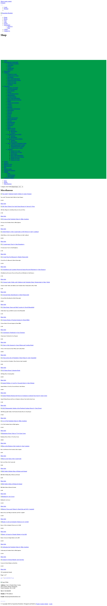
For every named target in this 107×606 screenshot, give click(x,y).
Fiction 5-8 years (11, 81)
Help (8, 28)
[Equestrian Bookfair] (7, 13)
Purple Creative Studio (42, 604)
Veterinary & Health (12, 87)
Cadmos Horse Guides (17, 148)
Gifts (5, 22)
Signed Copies (8, 169)
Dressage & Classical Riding (14, 139)
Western (9, 104)
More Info (3, 203)
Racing (9, 115)
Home (5, 17)
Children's (6, 72)
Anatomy (9, 105)
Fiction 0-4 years (11, 83)
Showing (9, 111)
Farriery (9, 92)
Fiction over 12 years (12, 75)
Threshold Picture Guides (17, 146)
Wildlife (6, 172)
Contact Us (7, 31)
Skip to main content (6, 1)
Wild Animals (11, 176)
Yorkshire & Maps (9, 178)
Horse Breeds (11, 90)
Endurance (10, 125)
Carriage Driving (11, 96)
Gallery (6, 29)
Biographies (7, 71)
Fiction (9, 116)
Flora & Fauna (11, 175)
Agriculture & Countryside (11, 62)
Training (13, 133)
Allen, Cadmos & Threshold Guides (16, 143)
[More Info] (16, 194)
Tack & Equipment (12, 89)
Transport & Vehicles (9, 170)
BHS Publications (12, 119)
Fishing (9, 66)
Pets (5, 167)
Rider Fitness (10, 124)
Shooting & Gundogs (13, 63)
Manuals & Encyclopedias (14, 99)
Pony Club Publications (13, 78)
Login (5, 7)
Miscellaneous (11, 95)
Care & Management (12, 93)
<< (1, 578)
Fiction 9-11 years (12, 74)
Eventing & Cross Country (14, 134)
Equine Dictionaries (12, 118)
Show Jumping (11, 130)
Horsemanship (11, 122)
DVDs (6, 23)
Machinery (10, 69)
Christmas (10, 84)
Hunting (9, 121)
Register (6, 8)
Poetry (9, 127)
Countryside (10, 68)
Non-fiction (10, 77)
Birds (8, 173)
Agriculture (10, 65)
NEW (5, 60)
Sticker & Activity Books (14, 80)
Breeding (9, 107)
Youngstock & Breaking (13, 108)
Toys (5, 20)
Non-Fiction (14, 154)
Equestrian (7, 86)
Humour (9, 113)
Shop (5, 181)
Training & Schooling (13, 102)
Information (7, 25)
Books (5, 19)
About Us (10, 26)
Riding (9, 101)
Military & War (11, 128)
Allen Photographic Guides (18, 145)
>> (13, 578)
